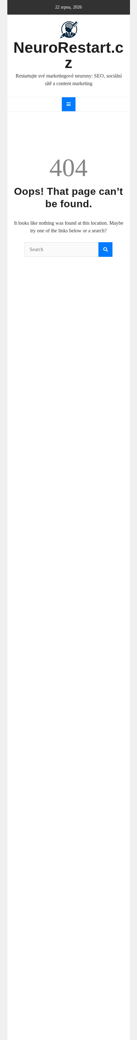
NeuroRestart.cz (68, 55)
